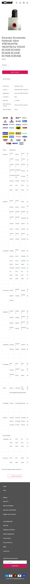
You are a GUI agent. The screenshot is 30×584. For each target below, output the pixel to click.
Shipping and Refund (9, 529)
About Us (5, 501)
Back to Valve (16, 476)
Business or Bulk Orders (9, 510)
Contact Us (6, 551)
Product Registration (8, 534)
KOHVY (11, 578)
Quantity (4, 65)
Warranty (5, 525)
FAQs (4, 547)
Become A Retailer (8, 505)
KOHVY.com (21, 578)
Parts (4, 490)
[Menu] (27, 2)
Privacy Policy (7, 538)
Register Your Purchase (9, 514)
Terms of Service (7, 542)
